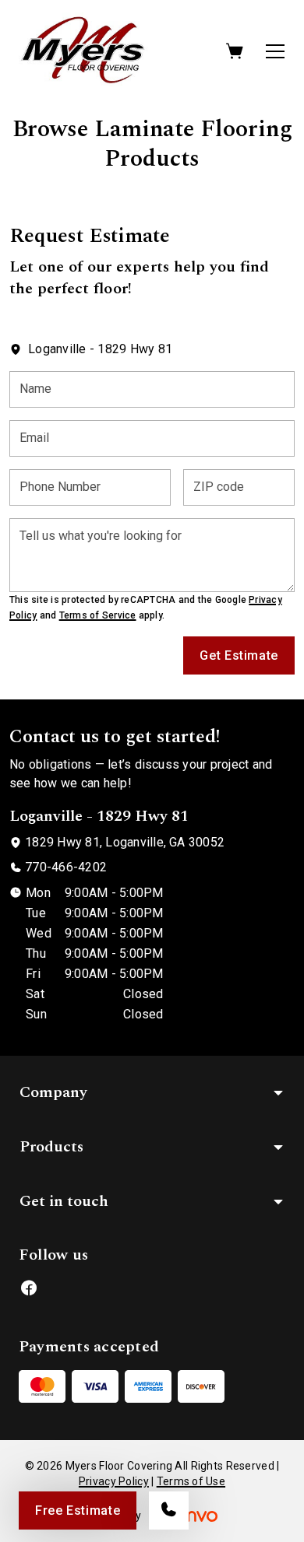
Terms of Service (97, 615)
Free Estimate (77, 1510)
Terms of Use (191, 1481)
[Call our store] (169, 1510)
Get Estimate (239, 655)
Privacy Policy (114, 1481)
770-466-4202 (66, 867)
